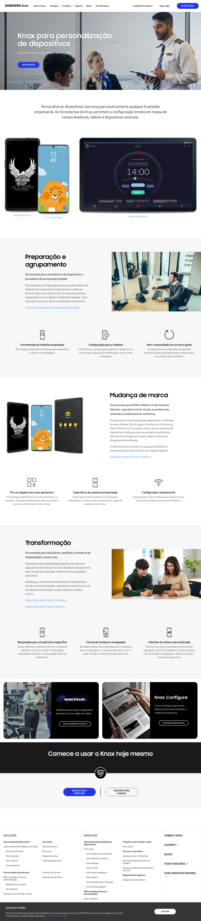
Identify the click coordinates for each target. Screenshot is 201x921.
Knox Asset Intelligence (96, 872)
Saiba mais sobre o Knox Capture (44, 606)
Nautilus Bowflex (138, 216)
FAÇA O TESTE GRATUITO (79, 792)
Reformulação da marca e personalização (15, 878)
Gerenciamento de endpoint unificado (21, 846)
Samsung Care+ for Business (135, 856)
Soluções (10, 835)
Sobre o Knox (39, 6)
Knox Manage (92, 863)
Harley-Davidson (22, 215)
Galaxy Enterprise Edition (134, 880)
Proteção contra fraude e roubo (18, 894)
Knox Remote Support (96, 887)
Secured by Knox (49, 846)
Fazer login (165, 6)
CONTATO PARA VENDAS (121, 792)
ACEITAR (165, 911)
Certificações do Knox (52, 861)
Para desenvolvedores (180, 873)
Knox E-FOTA (92, 868)
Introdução (187, 6)
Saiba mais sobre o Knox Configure (130, 457)
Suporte (170, 845)
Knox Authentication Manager (99, 882)
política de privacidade (55, 916)
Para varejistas (12, 856)
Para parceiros (102, 6)
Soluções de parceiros (52, 877)
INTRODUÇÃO (28, 65)
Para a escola (12, 861)
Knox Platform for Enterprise (99, 854)
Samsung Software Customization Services (138, 869)
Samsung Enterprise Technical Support (136, 862)
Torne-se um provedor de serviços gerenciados (52, 307)
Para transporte (13, 865)
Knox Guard (128, 846)
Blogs (89, 6)
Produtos (90, 835)
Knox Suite (89, 849)
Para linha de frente (14, 851)
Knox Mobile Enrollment (97, 858)
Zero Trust (47, 851)
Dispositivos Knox (50, 856)
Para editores (12, 889)
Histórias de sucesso (51, 872)
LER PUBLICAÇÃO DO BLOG (174, 723)
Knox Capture (92, 877)
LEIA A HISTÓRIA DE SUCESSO (75, 724)
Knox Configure (91, 898)
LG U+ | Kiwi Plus (53, 217)
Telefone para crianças (16, 884)
